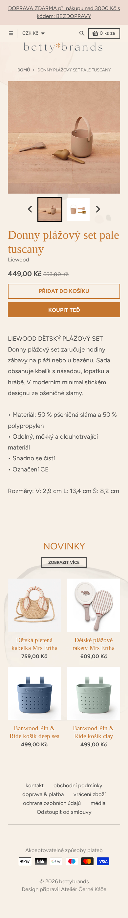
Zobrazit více (64, 562)
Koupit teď (64, 310)
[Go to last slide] (30, 209)
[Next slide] (97, 209)
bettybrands (74, 881)
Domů (23, 69)
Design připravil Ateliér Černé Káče (64, 889)
